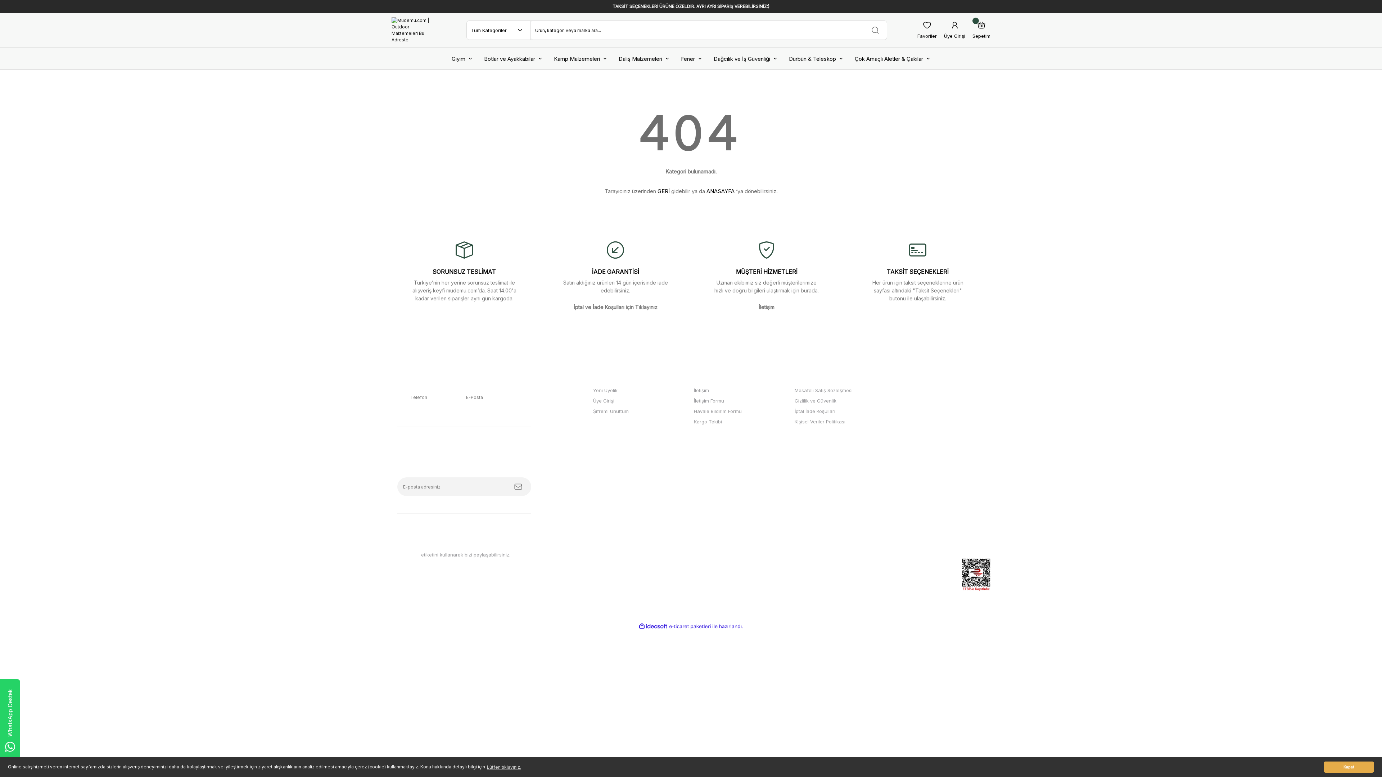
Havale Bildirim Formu (718, 411)
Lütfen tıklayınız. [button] (504, 767)
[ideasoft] (653, 626)
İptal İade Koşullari (815, 411)
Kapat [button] (1348, 767)
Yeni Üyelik (605, 390)
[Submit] (518, 486)
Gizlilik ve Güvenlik (815, 401)
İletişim (701, 390)
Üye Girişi (603, 401)
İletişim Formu (709, 401)
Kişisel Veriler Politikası (820, 421)
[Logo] (414, 30)
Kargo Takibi (708, 421)
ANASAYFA (720, 191)
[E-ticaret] (690, 626)
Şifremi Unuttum (611, 411)
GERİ (664, 191)
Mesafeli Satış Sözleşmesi (824, 390)
